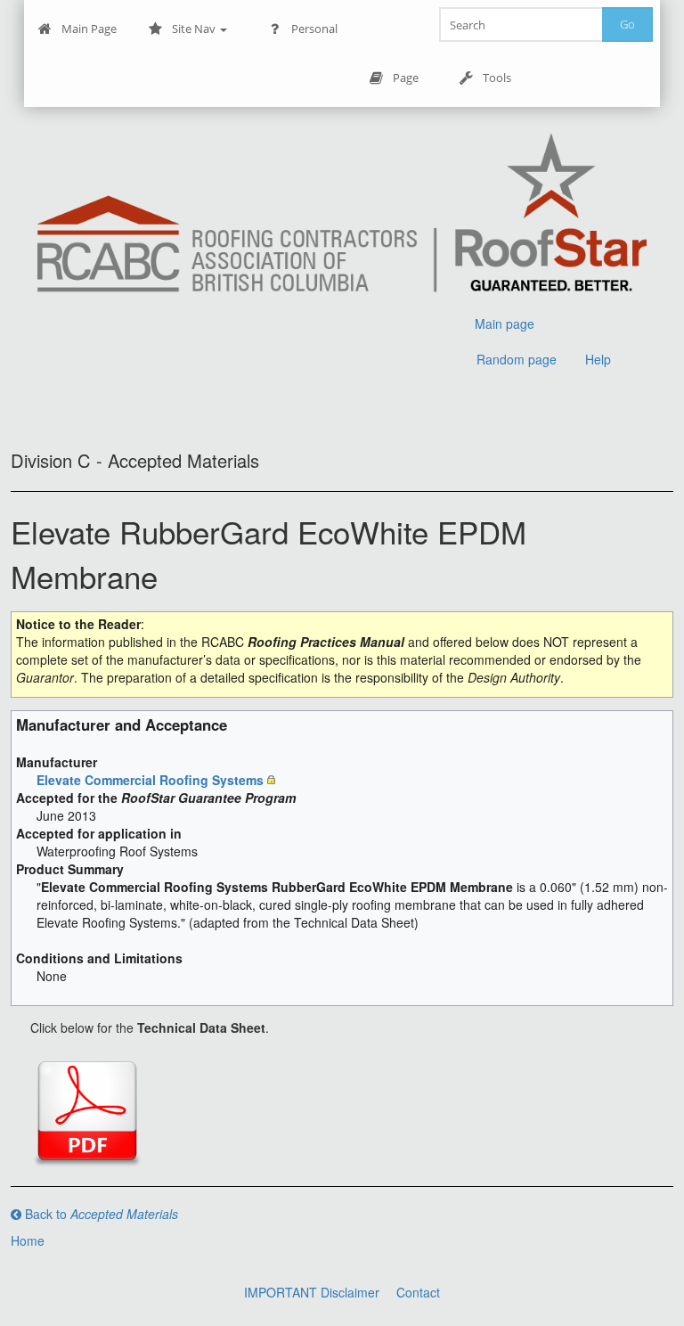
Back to (99, 1214)
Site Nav (195, 28)
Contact (418, 1292)
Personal (314, 28)
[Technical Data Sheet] (87, 1111)
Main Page (89, 28)
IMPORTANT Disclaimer (311, 1292)
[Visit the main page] (342, 215)
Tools (497, 78)
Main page (504, 323)
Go (627, 24)
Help (598, 359)
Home (28, 1240)
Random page (516, 359)
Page (406, 78)
